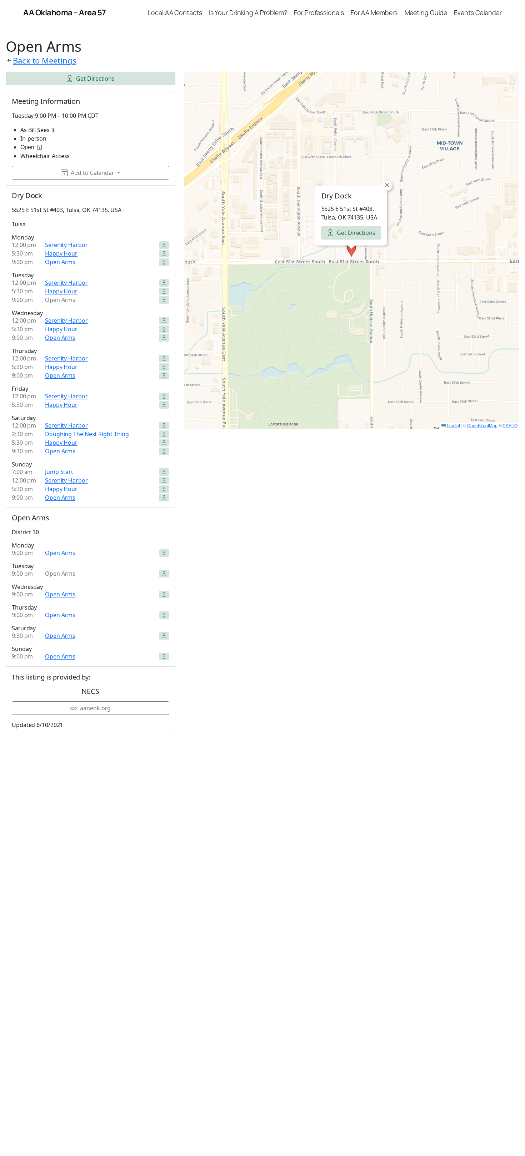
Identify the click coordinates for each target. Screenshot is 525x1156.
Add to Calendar (92, 173)
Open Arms (60, 262)
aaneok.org (95, 708)
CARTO (510, 425)
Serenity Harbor (66, 245)
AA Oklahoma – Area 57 (64, 12)
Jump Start (59, 472)
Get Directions (95, 78)
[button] (351, 250)
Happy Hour (61, 253)
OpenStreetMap (482, 425)
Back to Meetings (44, 60)
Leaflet (453, 425)
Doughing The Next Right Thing (87, 434)
